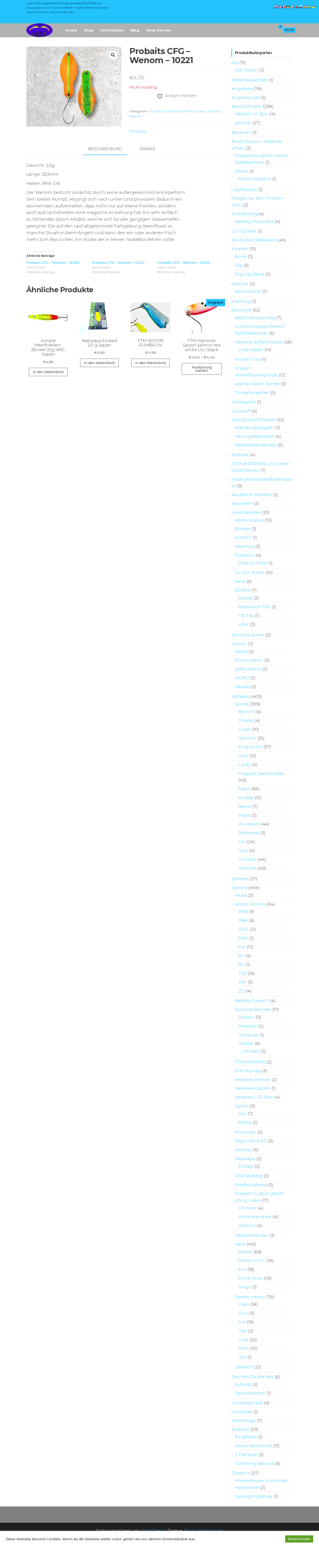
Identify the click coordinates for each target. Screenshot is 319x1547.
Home (71, 30)
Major (244, 788)
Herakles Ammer (252, 1079)
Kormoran (245, 1132)
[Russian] (301, 6)
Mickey (245, 797)
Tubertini (244, 555)
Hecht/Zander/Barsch (254, 240)
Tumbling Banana (254, 1463)
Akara (241, 895)
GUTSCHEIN (244, 231)
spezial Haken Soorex (257, 383)
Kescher (240, 283)
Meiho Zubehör (254, 179)
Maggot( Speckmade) (261, 773)
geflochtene (248, 669)
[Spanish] (305, 6)
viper (243, 624)
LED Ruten (246, 70)
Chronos (247, 1208)
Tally (243, 850)
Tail (242, 841)
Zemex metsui (250, 1296)
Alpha (241, 651)
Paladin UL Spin (252, 114)
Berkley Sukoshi (252, 1000)
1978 (243, 911)
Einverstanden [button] (299, 1539)
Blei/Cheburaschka (255, 317)
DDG (243, 929)
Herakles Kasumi (252, 1088)
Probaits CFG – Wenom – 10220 (52, 263)
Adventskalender (249, 80)
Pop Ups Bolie (249, 274)
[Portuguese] (296, 6)
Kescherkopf (248, 291)
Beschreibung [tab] (105, 148)
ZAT (242, 982)
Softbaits (240, 696)
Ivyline (242, 1106)
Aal (234, 62)
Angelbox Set (245, 97)
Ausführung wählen (202, 369)
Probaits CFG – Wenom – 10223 (183, 263)
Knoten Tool (248, 359)
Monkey (243, 1149)
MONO (242, 678)
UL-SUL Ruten (250, 572)
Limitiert (251, 1051)
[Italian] (292, 6)
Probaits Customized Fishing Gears (177, 111)
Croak (244, 729)
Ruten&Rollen (246, 512)
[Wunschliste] (266, 30)
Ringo (244, 1287)
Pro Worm (249, 824)
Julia (243, 1339)
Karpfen (239, 248)
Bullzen (243, 528)
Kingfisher (246, 1437)
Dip (238, 265)
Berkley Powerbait (254, 221)
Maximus (244, 546)
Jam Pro (247, 738)
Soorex (242, 704)
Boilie (241, 256)
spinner (243, 122)
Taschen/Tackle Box (252, 1376)
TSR (242, 973)
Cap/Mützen (244, 189)
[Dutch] (275, 6)
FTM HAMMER (250, 1062)
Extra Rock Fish (254, 606)
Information (112, 30)
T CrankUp (246, 1454)
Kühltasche (243, 402)
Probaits (138, 131)
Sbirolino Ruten (247, 635)
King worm (250, 746)
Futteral (243, 1384)
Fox (242, 1322)
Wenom (136, 116)
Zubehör (240, 1473)
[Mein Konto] (271, 30)
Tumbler (247, 859)
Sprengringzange (254, 1496)
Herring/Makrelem (254, 436)
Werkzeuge (243, 1420)
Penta (244, 1122)
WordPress (152, 1530)
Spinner (239, 878)
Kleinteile (241, 310)
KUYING (243, 537)
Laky (243, 755)
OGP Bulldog (248, 1176)
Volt (242, 1357)
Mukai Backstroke (254, 1445)
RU (241, 964)
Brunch (246, 711)
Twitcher (247, 868)
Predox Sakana (251, 1184)
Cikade (245, 720)
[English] (280, 6)
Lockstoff (240, 411)
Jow (242, 1331)
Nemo (244, 806)
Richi (243, 1348)
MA (241, 947)
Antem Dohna (250, 904)
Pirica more (250, 1278)
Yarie (240, 581)
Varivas (242, 686)
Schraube (248, 1035)
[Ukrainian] (313, 6)
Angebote (242, 88)
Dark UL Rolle (252, 563)
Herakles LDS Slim (254, 1097)
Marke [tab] (148, 148)
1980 (243, 920)
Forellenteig (244, 214)
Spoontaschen (250, 1393)
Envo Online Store (203, 1530)
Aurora (245, 598)
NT (241, 955)
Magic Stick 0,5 (251, 1141)
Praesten (247, 1026)
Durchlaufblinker (253, 1009)
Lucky (244, 764)
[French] (284, 6)
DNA (243, 938)
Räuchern (241, 503)
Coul (243, 1313)
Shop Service (158, 30)
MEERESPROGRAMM (253, 420)
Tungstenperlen (252, 392)
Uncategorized (247, 1403)
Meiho (241, 171)
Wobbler (240, 1429)
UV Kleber (241, 1411)
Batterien (241, 132)
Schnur (239, 643)
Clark (243, 1304)
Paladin (246, 1017)
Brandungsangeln (254, 427)
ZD (241, 991)
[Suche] (260, 30)
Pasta (244, 815)
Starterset (248, 832)
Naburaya (245, 1158)
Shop (89, 30)
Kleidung (241, 301)
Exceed (246, 1166)
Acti (242, 1113)
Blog (135, 30)
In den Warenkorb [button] (48, 372)
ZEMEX (242, 590)
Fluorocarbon (249, 660)
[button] (113, 55)
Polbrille (240, 454)
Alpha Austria (249, 520)
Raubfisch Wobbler (251, 494)
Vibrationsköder (251, 1235)
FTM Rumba (248, 1070)
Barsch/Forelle (246, 106)
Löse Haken (250, 349)
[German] (288, 6)
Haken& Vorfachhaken (259, 342)
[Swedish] (309, 6)
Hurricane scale (254, 1216)
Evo (242, 1269)
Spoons (214, 111)
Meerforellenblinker (256, 445)
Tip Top (246, 615)
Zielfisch (244, 1367)
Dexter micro (252, 1260)
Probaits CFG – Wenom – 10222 (118, 263)
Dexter (245, 1252)
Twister (246, 1043)
